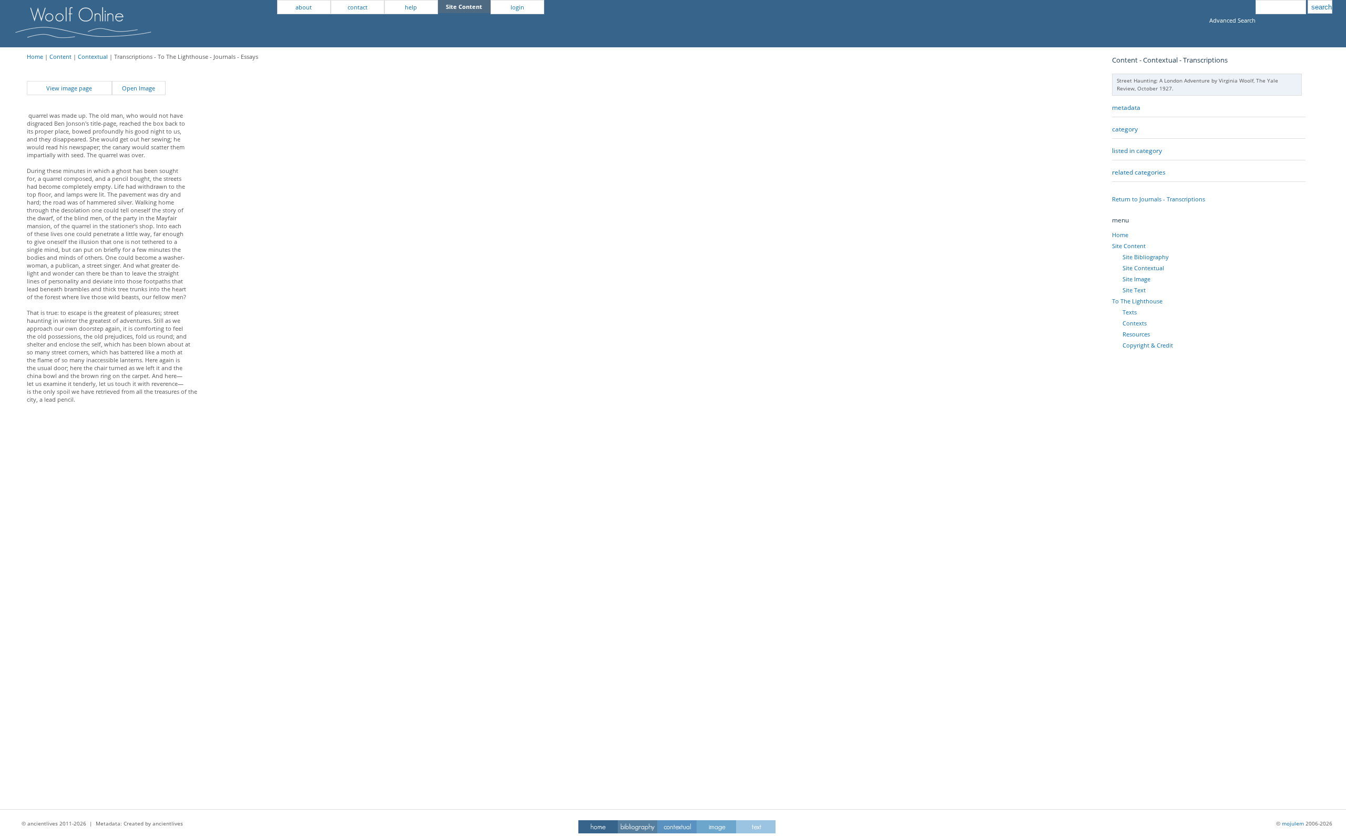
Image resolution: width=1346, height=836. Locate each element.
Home (35, 56)
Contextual (93, 56)
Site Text (1134, 290)
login (517, 7)
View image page (69, 88)
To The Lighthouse (1137, 301)
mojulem (1293, 823)
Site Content (1129, 246)
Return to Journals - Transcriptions (1158, 199)
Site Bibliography (1146, 257)
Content (60, 56)
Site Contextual (1143, 268)
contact (358, 7)
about (303, 7)
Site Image (1136, 279)
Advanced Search (1232, 20)
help (411, 7)
